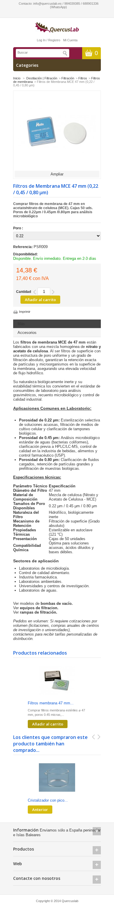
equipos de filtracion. (39, 608)
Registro (54, 40)
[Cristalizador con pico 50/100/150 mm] (57, 778)
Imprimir (24, 311)
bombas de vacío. (57, 603)
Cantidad (23, 292)
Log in (41, 40)
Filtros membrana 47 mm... (51, 703)
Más (21, 324)
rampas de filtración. (38, 612)
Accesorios (27, 332)
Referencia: (23, 247)
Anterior (40, 809)
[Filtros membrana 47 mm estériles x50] (57, 680)
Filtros (82, 78)
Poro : (18, 228)
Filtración (67, 78)
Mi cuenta (70, 40)
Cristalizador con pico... (48, 800)
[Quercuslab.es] (57, 27)
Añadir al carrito (47, 724)
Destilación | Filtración (41, 78)
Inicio (16, 78)
